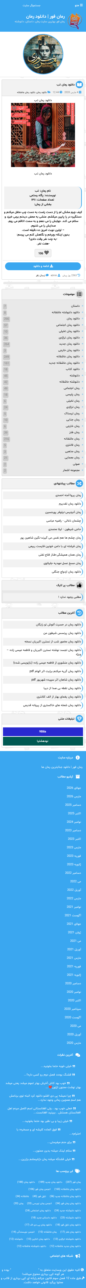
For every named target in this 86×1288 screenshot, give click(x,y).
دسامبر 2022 (73, 873)
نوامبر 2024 (74, 822)
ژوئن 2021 (74, 933)
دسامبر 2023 (73, 830)
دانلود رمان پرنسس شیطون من (62, 633)
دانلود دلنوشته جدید (67, 1210)
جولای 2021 (74, 924)
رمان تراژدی (73, 407)
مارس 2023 (74, 847)
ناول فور (39, 1196)
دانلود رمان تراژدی (69, 338)
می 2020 (75, 1026)
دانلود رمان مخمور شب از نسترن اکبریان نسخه (53, 642)
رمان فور (73, 1182)
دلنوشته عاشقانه (69, 382)
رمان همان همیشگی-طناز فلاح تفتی (60, 555)
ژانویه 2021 (74, 975)
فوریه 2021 (74, 967)
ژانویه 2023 (74, 864)
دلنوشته (75, 376)
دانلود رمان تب (66, 85)
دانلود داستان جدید (44, 1218)
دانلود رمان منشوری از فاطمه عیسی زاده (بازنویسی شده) (47, 663)
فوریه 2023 (74, 856)
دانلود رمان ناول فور (68, 1225)
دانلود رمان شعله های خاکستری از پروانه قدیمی (52, 705)
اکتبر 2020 (74, 1001)
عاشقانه (22, 1196)
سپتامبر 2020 (72, 1009)
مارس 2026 (74, 796)
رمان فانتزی (73, 445)
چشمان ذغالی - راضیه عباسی (63, 521)
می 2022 (75, 881)
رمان (37, 204)
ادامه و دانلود (41, 266)
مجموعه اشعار (71, 470)
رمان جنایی (73, 420)
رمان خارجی (73, 426)
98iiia (42, 732)
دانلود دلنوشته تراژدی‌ (67, 1239)
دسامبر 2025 (73, 805)
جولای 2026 (74, 788)
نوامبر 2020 (74, 992)
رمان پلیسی (73, 394)
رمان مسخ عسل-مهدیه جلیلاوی (62, 563)
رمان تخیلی (73, 401)
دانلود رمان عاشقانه (26, 92)
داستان (75, 306)
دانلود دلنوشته (70, 1218)
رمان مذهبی (72, 451)
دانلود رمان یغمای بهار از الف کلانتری (59, 697)
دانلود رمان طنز (70, 1232)
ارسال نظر (40, 275)
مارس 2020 (74, 1043)
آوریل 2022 (74, 890)
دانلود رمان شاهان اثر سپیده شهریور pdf (56, 680)
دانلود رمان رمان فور (68, 1203)
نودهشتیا (42, 741)
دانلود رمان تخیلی (69, 331)
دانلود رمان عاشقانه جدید (64, 363)
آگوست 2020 (73, 1018)
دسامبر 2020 (73, 984)
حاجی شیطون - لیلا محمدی (64, 529)
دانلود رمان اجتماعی (68, 325)
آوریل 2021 (74, 950)
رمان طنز (74, 432)
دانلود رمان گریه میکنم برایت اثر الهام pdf (55, 671)
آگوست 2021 (73, 916)
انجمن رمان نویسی (39, 1203)
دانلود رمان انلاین (38, 1239)
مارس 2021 (74, 958)
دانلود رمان (41, 92)
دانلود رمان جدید (69, 344)
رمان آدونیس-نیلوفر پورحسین (63, 512)
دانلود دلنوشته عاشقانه (66, 312)
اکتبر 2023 (74, 839)
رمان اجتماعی (72, 388)
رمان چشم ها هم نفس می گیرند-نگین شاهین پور (50, 538)
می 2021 (75, 941)
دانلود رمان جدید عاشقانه (65, 1246)
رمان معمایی (72, 458)
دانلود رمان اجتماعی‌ (38, 1210)
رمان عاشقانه (72, 439)
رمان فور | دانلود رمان (24, 1270)
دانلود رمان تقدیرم (70, 504)
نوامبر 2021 (74, 907)
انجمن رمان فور (39, 1189)
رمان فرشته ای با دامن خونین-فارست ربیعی (54, 546)
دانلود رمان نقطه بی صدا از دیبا (62, 688)
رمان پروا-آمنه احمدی (68, 495)
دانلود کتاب (73, 369)
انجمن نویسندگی (23, 1232)
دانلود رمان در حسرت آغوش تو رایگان (58, 625)
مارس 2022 (74, 898)
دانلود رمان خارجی (69, 350)
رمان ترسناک (72, 413)
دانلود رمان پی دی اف (38, 1225)
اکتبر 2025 (74, 813)
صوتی (76, 464)
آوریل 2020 (74, 1035)
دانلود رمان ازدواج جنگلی (66, 572)
